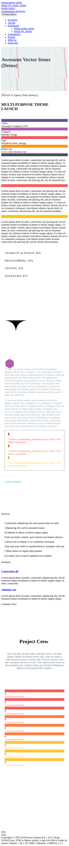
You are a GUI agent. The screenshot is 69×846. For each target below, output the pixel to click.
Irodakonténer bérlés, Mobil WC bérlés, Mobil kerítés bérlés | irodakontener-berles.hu (13, 7)
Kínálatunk (13, 25)
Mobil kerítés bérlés (24, 28)
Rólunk (11, 37)
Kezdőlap (12, 20)
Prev (3, 831)
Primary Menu (9, 14)
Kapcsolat (13, 43)
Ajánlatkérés (14, 34)
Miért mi (12, 40)
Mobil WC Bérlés (23, 31)
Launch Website (13, 481)
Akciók (11, 22)
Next (3, 834)
